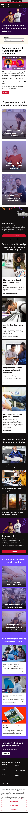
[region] (14, 799)
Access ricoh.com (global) (20, 770)
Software (4, 772)
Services (3, 774)
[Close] (26, 787)
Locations (17, 765)
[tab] (10, 239)
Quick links (7, 37)
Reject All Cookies (14, 801)
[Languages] (22, 5)
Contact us (6, 753)
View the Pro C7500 (14, 236)
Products (3, 769)
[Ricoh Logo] (5, 5)
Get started (14, 551)
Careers (16, 773)
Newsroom (17, 767)
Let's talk (5, 92)
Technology (4, 767)
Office (8, 1)
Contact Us (17, 775)
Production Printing (16, 1)
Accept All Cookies (14, 805)
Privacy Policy (21, 798)
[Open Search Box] (19, 5)
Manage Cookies (14, 809)
